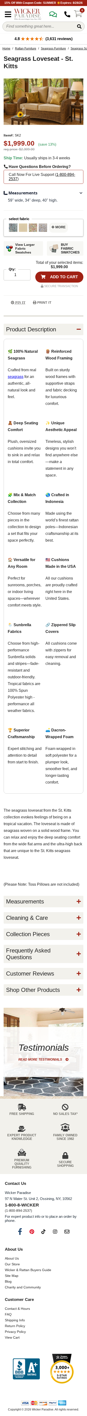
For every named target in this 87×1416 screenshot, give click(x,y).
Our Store (12, 1264)
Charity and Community (23, 1287)
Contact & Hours (17, 1309)
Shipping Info (15, 1320)
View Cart (12, 1337)
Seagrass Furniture (53, 48)
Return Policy (15, 1326)
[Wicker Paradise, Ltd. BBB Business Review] (26, 1369)
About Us (12, 1258)
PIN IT (19, 302)
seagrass (15, 377)
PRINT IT (43, 302)
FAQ (8, 1314)
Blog (8, 1281)
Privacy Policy (15, 1332)
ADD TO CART (63, 277)
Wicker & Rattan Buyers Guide (28, 1270)
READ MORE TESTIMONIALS (40, 1059)
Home (6, 48)
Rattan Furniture (25, 48)
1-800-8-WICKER (22, 1205)
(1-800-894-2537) (18, 1210)
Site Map (11, 1276)
